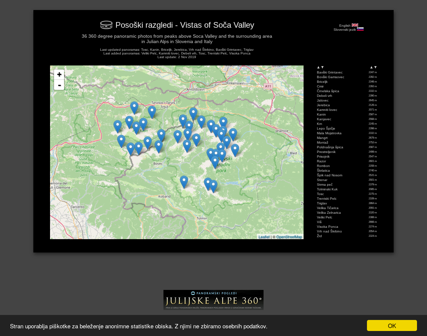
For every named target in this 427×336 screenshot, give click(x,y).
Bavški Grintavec (330, 72)
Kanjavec (324, 119)
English (345, 25)
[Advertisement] (213, 274)
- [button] (59, 85)
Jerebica (323, 105)
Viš (319, 222)
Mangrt (322, 138)
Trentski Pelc (327, 198)
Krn (319, 124)
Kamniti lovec (327, 110)
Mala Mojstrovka (329, 133)
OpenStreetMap (289, 236)
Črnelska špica (328, 91)
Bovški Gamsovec (330, 77)
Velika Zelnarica (329, 212)
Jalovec (323, 100)
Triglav (322, 203)
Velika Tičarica (328, 208)
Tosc (320, 194)
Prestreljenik (326, 152)
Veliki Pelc (324, 217)
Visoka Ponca (327, 226)
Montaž (322, 142)
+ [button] (59, 74)
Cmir (320, 86)
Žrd (319, 236)
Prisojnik (323, 156)
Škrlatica (323, 170)
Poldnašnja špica (330, 147)
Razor (321, 161)
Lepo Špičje (326, 128)
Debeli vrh (324, 96)
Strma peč (325, 184)
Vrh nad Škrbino (329, 231)
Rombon (323, 166)
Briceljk (322, 81)
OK (392, 325)
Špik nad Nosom (329, 175)
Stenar (322, 180)
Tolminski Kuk (327, 189)
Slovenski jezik (345, 29)
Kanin (321, 114)
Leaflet (264, 236)
